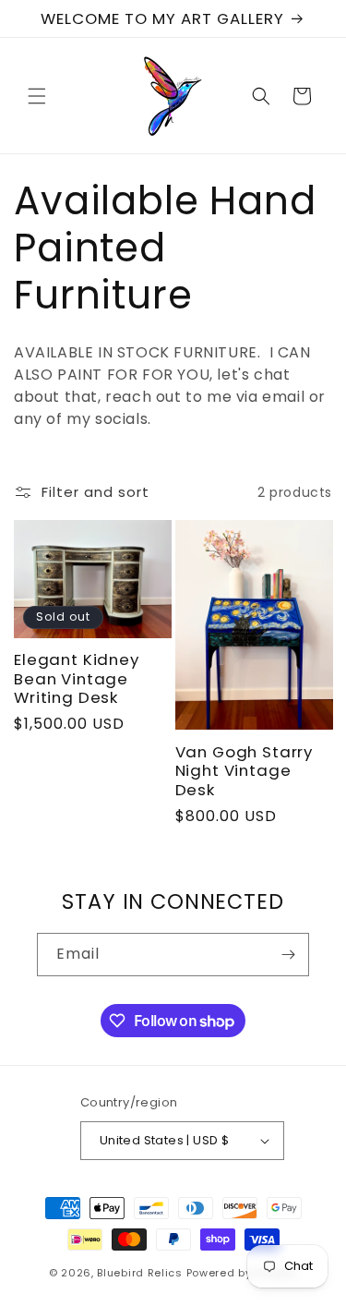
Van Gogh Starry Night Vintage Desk (244, 771)
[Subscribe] (288, 954)
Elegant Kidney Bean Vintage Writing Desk (76, 678)
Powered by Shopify (242, 1272)
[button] (37, 96)
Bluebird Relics (140, 1272)
